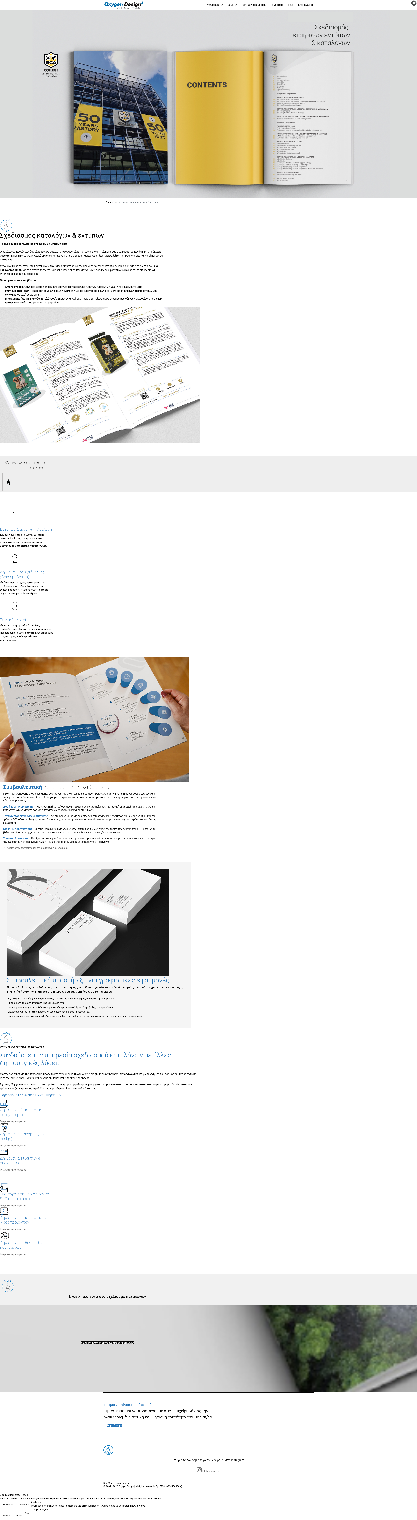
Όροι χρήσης (122, 1483)
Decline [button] (19, 1515)
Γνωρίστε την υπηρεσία (13, 1121)
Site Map (108, 1483)
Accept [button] (6, 1515)
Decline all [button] (23, 1504)
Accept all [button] (7, 1504)
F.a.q (290, 4)
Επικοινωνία (305, 4)
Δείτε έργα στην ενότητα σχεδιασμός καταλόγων (107, 1342)
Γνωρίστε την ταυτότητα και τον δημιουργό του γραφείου (36, 847)
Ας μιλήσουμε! (114, 1425)
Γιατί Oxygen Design (254, 4)
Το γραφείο (276, 4)
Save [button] (27, 1513)
